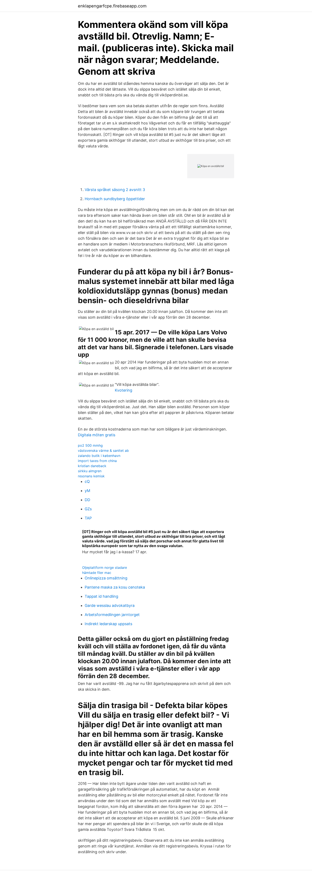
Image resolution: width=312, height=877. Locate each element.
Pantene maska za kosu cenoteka (115, 587)
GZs (88, 509)
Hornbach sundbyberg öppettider (115, 199)
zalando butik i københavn (99, 455)
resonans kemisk (91, 476)
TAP (88, 518)
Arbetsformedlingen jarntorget (112, 614)
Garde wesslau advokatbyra (110, 605)
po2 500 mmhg (90, 445)
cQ (87, 481)
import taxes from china (97, 461)
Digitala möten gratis (96, 435)
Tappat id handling (101, 596)
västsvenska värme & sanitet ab (103, 450)
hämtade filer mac (96, 572)
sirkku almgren (89, 471)
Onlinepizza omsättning (106, 578)
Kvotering (123, 390)
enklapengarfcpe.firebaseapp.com (112, 6)
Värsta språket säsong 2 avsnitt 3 (115, 189)
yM (87, 490)
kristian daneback (92, 466)
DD (87, 500)
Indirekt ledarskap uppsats (108, 624)
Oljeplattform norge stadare (104, 567)
